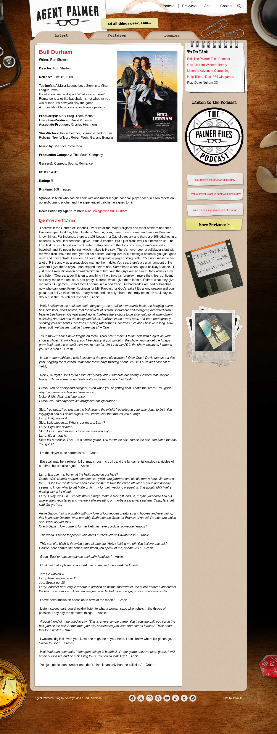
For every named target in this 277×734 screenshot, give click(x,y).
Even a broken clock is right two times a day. (215, 194)
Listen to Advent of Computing (208, 70)
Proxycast (189, 6)
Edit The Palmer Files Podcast (208, 59)
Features (117, 35)
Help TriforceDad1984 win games (210, 77)
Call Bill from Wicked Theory (207, 65)
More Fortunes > (214, 224)
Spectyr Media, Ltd (77, 698)
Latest (61, 35)
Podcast (169, 6)
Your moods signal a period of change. (215, 210)
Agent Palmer (67, 16)
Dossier (172, 35)
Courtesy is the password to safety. (215, 179)
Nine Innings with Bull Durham (106, 211)
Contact (226, 6)
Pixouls (237, 698)
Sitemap (96, 698)
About (208, 6)
